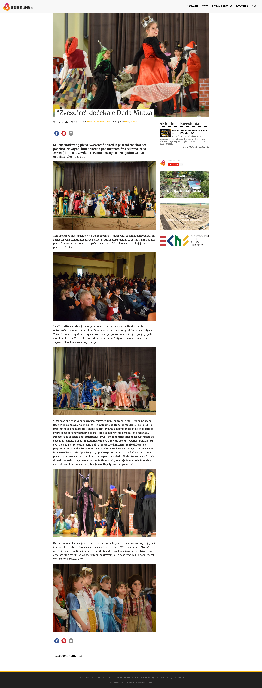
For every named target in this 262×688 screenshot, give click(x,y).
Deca (126, 121)
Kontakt (179, 677)
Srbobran (99, 121)
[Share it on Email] (71, 135)
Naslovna (192, 6)
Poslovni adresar (222, 6)
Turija (107, 121)
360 (254, 6)
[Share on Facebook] (56, 135)
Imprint (164, 677)
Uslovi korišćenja (145, 677)
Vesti (205, 6)
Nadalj (90, 121)
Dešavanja (242, 6)
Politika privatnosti (118, 677)
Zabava (133, 121)
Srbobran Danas (144, 683)
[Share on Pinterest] (63, 135)
